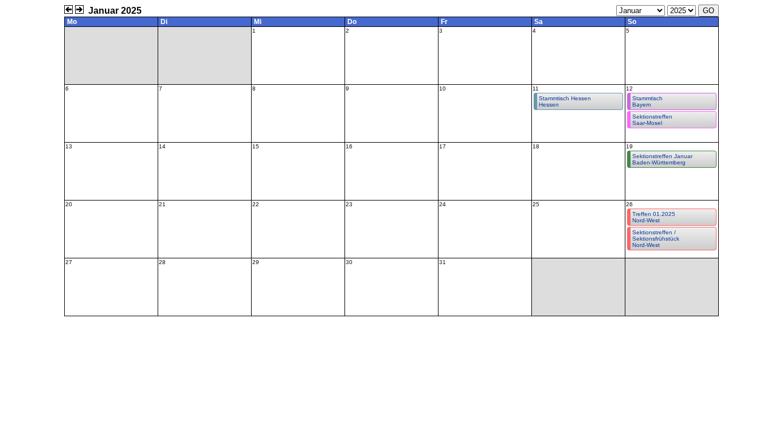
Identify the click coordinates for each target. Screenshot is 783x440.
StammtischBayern (647, 101)
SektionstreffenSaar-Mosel (652, 119)
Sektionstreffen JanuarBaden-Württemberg (662, 159)
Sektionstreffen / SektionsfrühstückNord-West (655, 238)
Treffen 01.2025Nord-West (653, 217)
